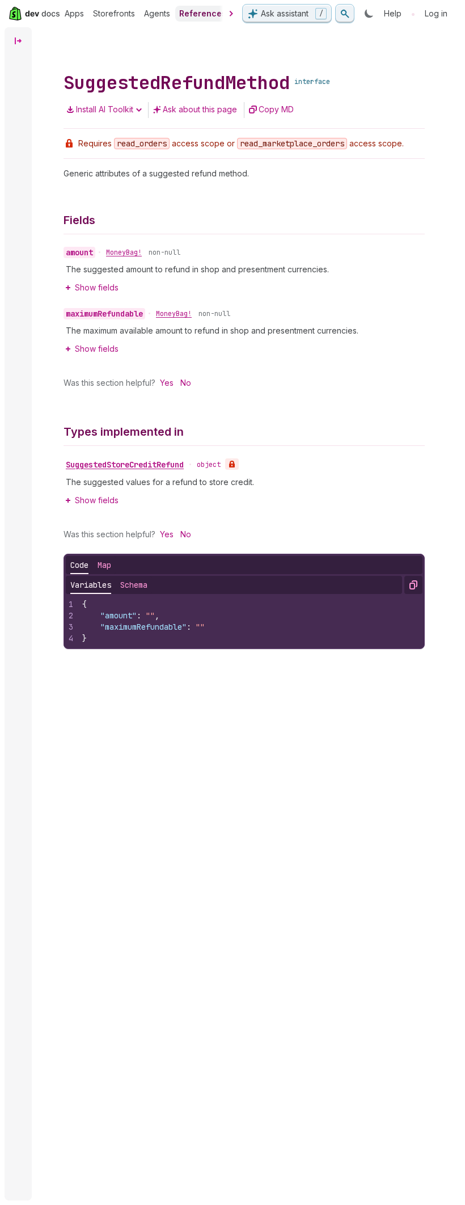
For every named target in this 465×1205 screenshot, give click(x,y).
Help (392, 13)
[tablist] (91, 565)
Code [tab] (79, 565)
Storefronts (114, 13)
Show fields (97, 287)
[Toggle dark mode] (369, 13)
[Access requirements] (232, 464)
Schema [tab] (133, 585)
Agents (157, 13)
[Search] (344, 13)
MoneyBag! (124, 252)
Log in (436, 13)
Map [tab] (104, 565)
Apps (74, 13)
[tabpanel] (244, 621)
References (202, 13)
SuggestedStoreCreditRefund (125, 465)
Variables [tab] (90, 585)
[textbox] (249, 621)
